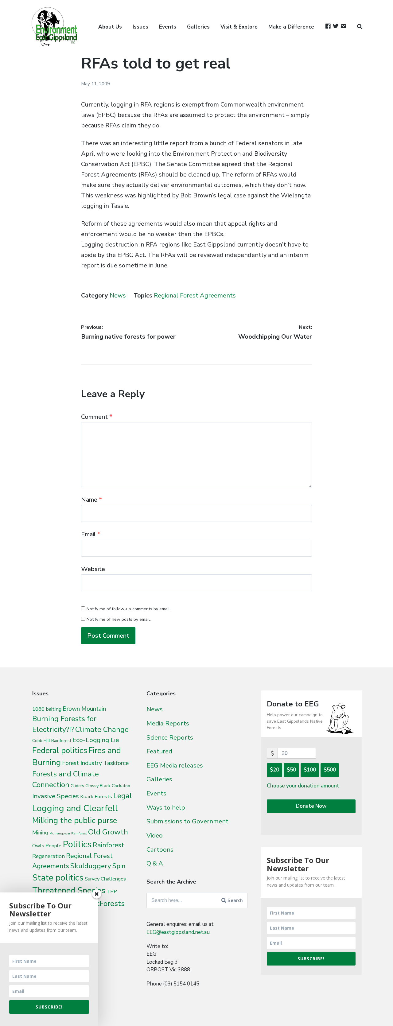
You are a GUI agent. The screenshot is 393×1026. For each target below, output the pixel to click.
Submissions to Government (187, 821)
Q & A (154, 863)
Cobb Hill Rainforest (51, 741)
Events (167, 26)
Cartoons (159, 849)
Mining (40, 832)
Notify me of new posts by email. (119, 619)
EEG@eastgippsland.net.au (178, 932)
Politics (77, 844)
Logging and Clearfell (75, 808)
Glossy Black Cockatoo (107, 786)
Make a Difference (291, 26)
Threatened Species (68, 890)
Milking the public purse (74, 820)
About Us (110, 26)
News (118, 295)
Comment (96, 417)
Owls (38, 845)
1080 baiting (46, 709)
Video (154, 835)
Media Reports (167, 723)
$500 (330, 769)
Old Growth (108, 832)
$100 (310, 769)
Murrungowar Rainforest (68, 833)
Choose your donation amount (303, 785)
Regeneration (48, 856)
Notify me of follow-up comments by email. (129, 609)
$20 (274, 769)
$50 (291, 769)
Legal (122, 796)
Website (93, 569)
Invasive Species (55, 796)
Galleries (198, 26)
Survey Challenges (105, 878)
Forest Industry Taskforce (95, 763)
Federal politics (59, 750)
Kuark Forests (96, 796)
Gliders (77, 786)
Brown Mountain (84, 709)
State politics (58, 878)
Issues (140, 26)
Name (91, 500)
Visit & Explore (239, 26)
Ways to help (165, 807)
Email (90, 534)
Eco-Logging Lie (95, 740)
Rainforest (108, 845)
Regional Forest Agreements (195, 295)
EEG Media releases (174, 765)
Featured (159, 751)
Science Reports (169, 737)
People (53, 845)
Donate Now (311, 806)
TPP (112, 891)
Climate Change (102, 729)
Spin (119, 866)
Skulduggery (90, 866)
